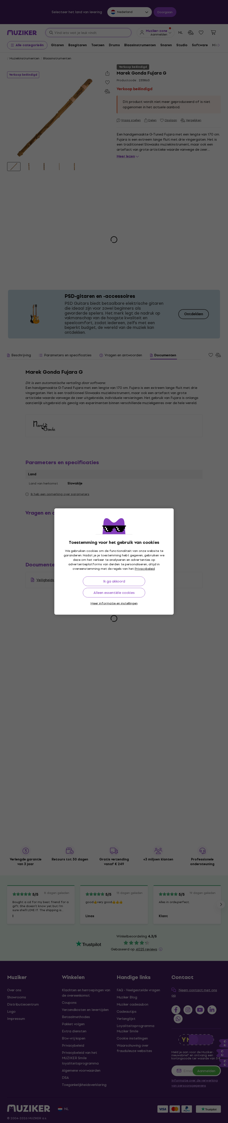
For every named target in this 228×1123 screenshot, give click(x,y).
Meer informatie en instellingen (114, 603)
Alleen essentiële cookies (114, 592)
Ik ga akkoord (114, 581)
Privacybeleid (145, 568)
